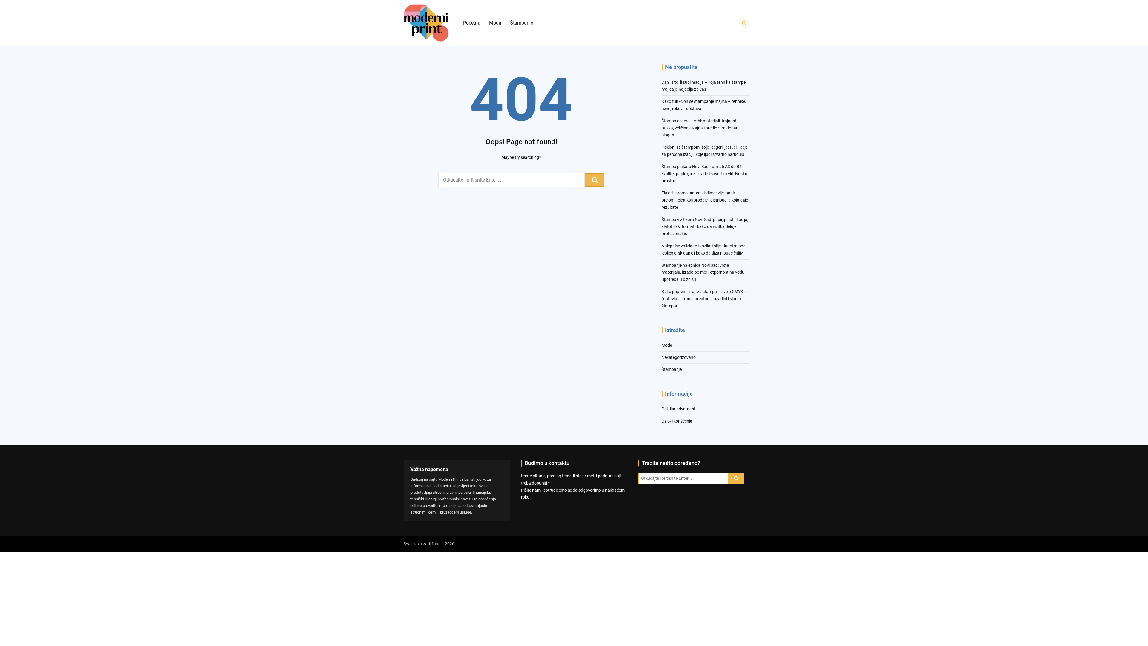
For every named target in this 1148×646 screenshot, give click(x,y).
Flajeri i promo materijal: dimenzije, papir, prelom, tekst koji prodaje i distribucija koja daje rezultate (705, 200)
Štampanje (521, 23)
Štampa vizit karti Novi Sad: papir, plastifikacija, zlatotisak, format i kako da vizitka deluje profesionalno (705, 226)
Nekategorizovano (679, 357)
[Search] (594, 180)
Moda (495, 23)
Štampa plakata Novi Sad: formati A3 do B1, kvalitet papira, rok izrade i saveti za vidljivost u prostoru (704, 173)
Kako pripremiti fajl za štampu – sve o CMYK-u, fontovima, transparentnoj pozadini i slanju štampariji (705, 298)
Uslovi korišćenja (677, 421)
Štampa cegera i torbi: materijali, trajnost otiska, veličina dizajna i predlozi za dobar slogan (700, 128)
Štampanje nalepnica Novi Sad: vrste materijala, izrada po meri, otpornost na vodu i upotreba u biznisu (704, 272)
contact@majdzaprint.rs (544, 507)
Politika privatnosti (679, 408)
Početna (471, 23)
